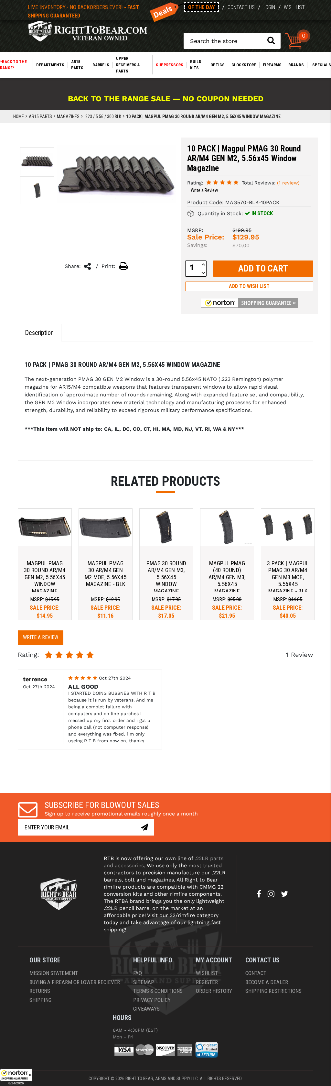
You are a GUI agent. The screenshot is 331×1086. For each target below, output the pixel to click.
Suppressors (169, 64)
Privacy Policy (152, 1000)
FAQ (137, 973)
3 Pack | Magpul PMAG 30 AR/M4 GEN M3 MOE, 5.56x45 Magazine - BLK (288, 577)
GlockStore (243, 64)
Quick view (45, 527)
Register (207, 982)
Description (39, 333)
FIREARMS (272, 64)
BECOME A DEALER (266, 982)
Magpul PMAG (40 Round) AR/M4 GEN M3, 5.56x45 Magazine (226, 577)
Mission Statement (53, 973)
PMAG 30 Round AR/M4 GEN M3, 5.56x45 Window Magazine (166, 577)
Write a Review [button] (204, 190)
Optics (217, 64)
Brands (296, 64)
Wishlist (207, 973)
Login (269, 7)
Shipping (40, 1000)
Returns (39, 991)
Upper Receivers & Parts (128, 64)
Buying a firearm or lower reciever (74, 982)
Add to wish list (249, 286)
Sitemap (143, 982)
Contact (255, 973)
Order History (214, 991)
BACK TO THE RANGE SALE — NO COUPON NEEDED (165, 98)
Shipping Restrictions (273, 991)
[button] (16, 1077)
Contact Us (241, 7)
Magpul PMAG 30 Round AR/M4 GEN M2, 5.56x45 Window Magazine (45, 577)
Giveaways (146, 1008)
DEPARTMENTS (50, 64)
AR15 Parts (77, 65)
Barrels (100, 64)
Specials (321, 64)
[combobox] (232, 41)
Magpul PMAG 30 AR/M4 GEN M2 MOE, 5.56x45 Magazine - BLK (105, 574)
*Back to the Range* (13, 65)
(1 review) (288, 183)
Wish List (294, 7)
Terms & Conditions (158, 991)
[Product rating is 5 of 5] (222, 182)
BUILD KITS (195, 65)
